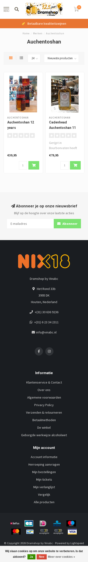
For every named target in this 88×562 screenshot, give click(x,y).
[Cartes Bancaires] (29, 523)
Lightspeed (77, 543)
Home (26, 33)
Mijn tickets (44, 479)
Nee (41, 556)
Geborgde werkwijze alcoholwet (44, 435)
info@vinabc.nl (46, 332)
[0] (76, 10)
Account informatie (44, 457)
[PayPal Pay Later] (58, 531)
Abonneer (69, 224)
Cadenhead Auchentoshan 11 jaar (62, 127)
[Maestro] (71, 523)
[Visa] (72, 531)
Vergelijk (44, 494)
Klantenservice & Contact (44, 382)
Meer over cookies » (61, 556)
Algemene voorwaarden (44, 397)
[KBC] (57, 523)
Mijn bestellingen (44, 472)
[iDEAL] (43, 523)
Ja (31, 556)
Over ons (44, 390)
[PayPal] (44, 531)
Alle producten (44, 502)
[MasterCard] (16, 531)
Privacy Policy (44, 405)
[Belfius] (15, 523)
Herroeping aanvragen (44, 464)
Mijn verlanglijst (44, 487)
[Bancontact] (30, 531)
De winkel (44, 427)
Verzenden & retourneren (44, 412)
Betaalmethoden (44, 420)
